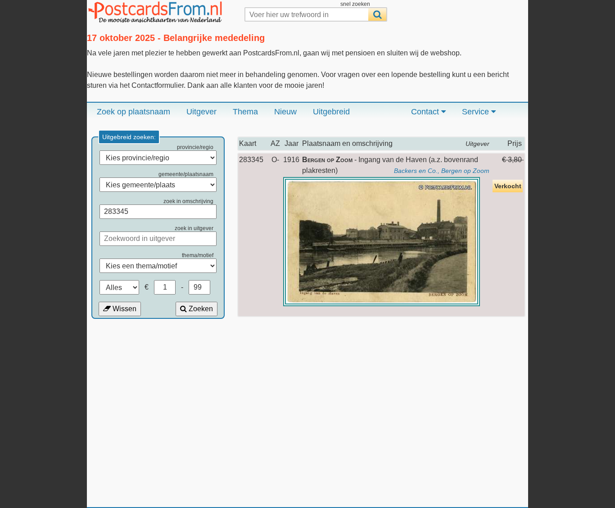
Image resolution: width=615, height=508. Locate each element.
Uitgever (201, 111)
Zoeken (200, 309)
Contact (426, 111)
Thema (245, 111)
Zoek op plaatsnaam (133, 111)
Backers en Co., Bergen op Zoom (441, 170)
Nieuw (285, 111)
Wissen (123, 309)
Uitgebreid (331, 111)
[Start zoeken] (377, 14)
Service (476, 111)
